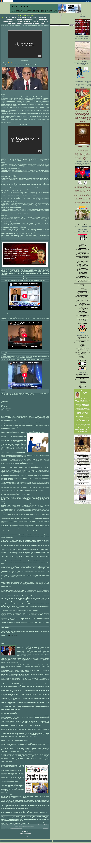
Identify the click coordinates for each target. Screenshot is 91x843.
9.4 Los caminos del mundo (82, 350)
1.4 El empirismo (82, 252)
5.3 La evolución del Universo (82, 277)
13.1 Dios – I (82, 357)
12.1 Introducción (82, 311)
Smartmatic (21, 826)
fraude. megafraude (34, 824)
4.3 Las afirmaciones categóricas (82, 340)
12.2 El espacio (82, 313)
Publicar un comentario (26, 833)
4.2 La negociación (82, 338)
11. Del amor (82, 353)
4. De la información (82, 272)
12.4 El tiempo (82, 316)
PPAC (85, 393)
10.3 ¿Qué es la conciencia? (82, 295)
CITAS (82, 244)
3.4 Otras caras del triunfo (82, 269)
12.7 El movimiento (82, 320)
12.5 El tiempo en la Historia (82, 318)
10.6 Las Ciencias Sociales (82, 300)
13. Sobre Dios (82, 356)
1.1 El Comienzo (82, 248)
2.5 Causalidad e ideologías (82, 261)
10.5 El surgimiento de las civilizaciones (82, 299)
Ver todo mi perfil (83, 431)
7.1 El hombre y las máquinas (82, 375)
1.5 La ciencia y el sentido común (82, 253)
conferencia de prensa (13, 824)
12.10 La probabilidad (82, 312)
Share (82, 14)
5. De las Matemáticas (82, 273)
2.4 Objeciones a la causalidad (82, 260)
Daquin (22, 824)
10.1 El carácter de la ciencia (82, 292)
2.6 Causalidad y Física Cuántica (82, 262)
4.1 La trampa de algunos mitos (82, 337)
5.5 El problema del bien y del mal (83, 280)
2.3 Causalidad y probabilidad (82, 257)
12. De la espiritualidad (82, 354)
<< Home (26, 836)
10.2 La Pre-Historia (82, 293)
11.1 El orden (82, 303)
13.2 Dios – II (82, 358)
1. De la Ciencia (82, 246)
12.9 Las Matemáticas (82, 323)
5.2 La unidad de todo (82, 276)
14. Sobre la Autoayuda (82, 360)
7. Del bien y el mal (82, 345)
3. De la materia (82, 264)
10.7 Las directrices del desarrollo (82, 301)
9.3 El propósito (82, 349)
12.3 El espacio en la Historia (82, 315)
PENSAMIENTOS (82, 245)
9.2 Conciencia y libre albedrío (82, 348)
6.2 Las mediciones (82, 285)
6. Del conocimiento (82, 281)
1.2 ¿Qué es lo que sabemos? (82, 249)
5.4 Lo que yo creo (82, 279)
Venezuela (29, 826)
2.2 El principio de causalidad (82, 256)
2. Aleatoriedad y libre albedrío (82, 374)
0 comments (45, 828)
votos (33, 826)
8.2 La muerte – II (82, 385)
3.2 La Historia (82, 266)
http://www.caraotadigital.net (11, 635)
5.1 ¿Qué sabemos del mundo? (82, 274)
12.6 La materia (82, 319)
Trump (25, 826)
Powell (43, 824)
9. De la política (82, 386)
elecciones (27, 824)
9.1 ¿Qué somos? (82, 346)
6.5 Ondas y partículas (82, 291)
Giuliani (39, 824)
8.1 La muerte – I (82, 383)
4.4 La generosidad (82, 341)
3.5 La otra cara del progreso (82, 270)
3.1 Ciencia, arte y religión (82, 265)
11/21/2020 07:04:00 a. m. (16, 828)
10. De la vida (82, 387)
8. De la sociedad (82, 382)
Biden (7, 824)
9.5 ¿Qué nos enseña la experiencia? (82, 352)
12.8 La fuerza (82, 321)
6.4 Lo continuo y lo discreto (82, 289)
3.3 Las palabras (82, 268)
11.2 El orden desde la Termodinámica (82, 304)
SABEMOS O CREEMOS (82, 224)
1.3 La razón (82, 250)
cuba (20, 824)
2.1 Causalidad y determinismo (82, 254)
